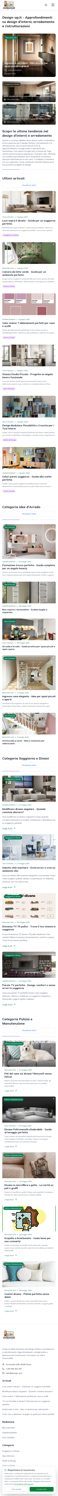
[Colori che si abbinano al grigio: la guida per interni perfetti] (29, 114)
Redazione (8, 1421)
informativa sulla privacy (23, 1484)
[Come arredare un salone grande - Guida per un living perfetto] (29, 91)
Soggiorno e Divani (12, 84)
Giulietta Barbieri (9, 319)
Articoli (6, 1380)
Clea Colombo (8, 217)
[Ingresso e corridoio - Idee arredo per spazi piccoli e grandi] (29, 55)
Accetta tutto (42, 1489)
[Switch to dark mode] (46, 4)
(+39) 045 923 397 (14, 1369)
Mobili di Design (9, 440)
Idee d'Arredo (11, 38)
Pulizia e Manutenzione (13, 1044)
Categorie (8, 1445)
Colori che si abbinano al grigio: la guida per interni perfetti (28, 1414)
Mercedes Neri (8, 268)
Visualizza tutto (29, 185)
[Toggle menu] (53, 5)
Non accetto (16, 1489)
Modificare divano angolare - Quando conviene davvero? (27, 1391)
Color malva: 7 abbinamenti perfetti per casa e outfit (25, 1396)
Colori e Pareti (10, 107)
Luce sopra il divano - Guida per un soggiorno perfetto (26, 1386)
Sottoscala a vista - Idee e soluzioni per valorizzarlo (25, 1409)
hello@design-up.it (14, 1373)
